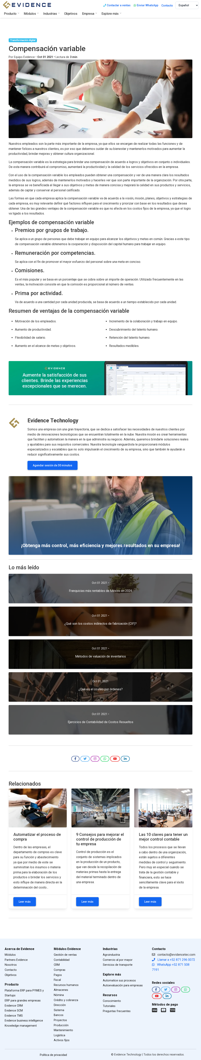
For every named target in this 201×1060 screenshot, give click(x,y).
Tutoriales (109, 1006)
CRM (57, 964)
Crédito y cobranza (66, 1000)
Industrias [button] (50, 14)
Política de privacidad (53, 1055)
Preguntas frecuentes (117, 1011)
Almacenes (61, 990)
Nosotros (11, 964)
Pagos (58, 975)
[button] (75, 759)
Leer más (25, 901)
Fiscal (57, 980)
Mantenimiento (63, 1030)
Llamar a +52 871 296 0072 (176, 960)
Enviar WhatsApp (147, 5)
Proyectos (60, 1020)
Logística (59, 1035)
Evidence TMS (14, 1015)
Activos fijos (61, 1040)
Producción (61, 1025)
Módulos (10, 954)
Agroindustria (111, 954)
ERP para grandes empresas (23, 1000)
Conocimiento (112, 1001)
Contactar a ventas (119, 5)
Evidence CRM (14, 1005)
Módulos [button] (30, 14)
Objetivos (70, 14)
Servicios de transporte (117, 964)
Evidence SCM (14, 1010)
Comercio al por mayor (117, 960)
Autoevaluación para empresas (123, 985)
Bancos (58, 1015)
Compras (59, 970)
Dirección (60, 1005)
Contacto (167, 5)
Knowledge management (21, 1025)
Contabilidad (61, 960)
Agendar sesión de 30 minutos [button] (52, 465)
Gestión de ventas (65, 954)
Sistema (59, 1010)
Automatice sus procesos (119, 980)
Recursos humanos (66, 985)
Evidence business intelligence (24, 1020)
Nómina (59, 995)
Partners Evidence (16, 960)
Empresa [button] (88, 14)
